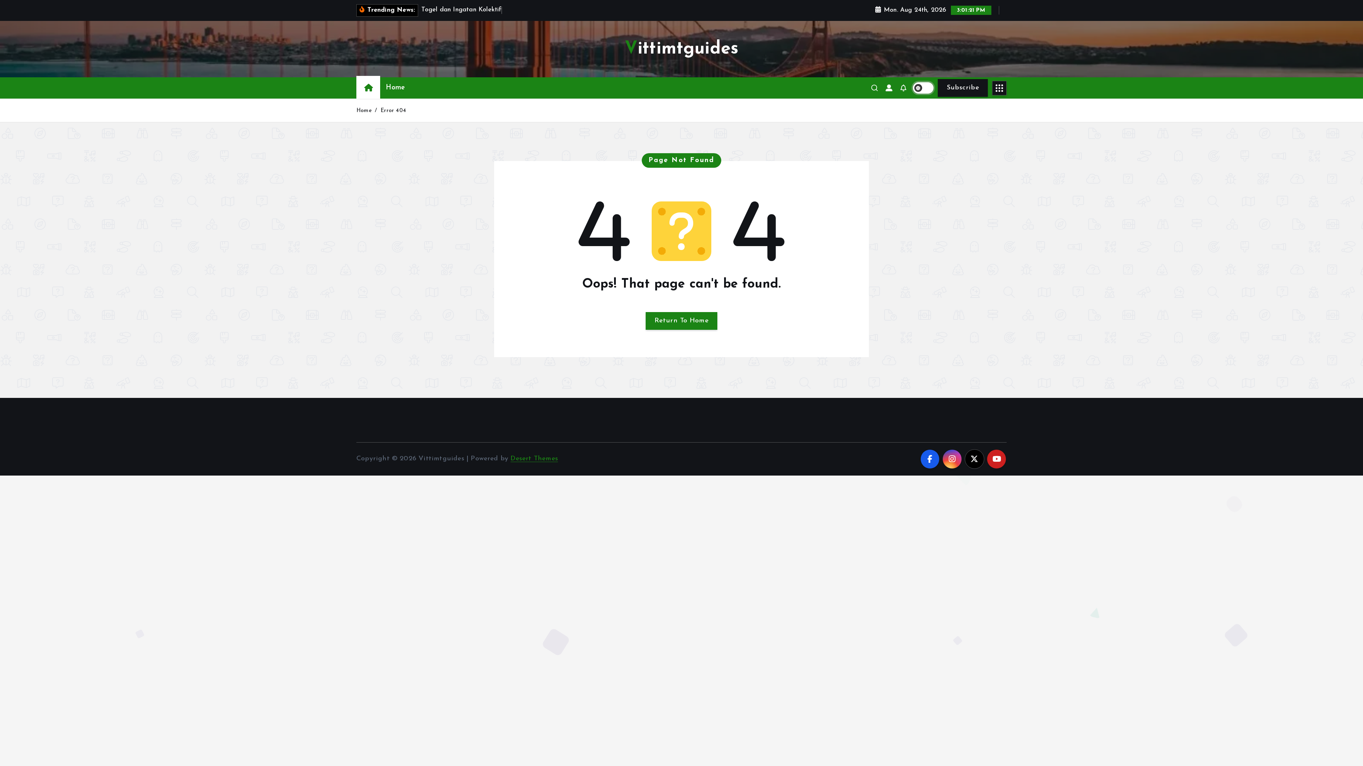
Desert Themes (534, 458)
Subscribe (963, 87)
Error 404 (393, 110)
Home (395, 87)
